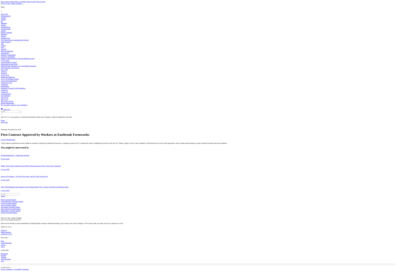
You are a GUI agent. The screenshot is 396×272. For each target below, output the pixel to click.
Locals (3, 203)
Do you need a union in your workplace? (14, 105)
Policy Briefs (5, 209)
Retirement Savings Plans (9, 64)
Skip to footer (41, 2)
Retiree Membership (7, 103)
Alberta (3, 20)
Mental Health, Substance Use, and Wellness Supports (18, 66)
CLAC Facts (5, 75)
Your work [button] (4, 14)
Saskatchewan (5, 27)
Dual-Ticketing (6, 42)
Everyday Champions (8, 57)
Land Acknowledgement (9, 81)
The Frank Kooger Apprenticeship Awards (15, 40)
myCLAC (7, 109)
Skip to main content (7, 2)
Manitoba (4, 23)
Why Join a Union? (7, 101)
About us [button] (4, 71)
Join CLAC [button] (4, 97)
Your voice (4, 70)
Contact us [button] (4, 90)
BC (2, 21)
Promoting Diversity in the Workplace (13, 88)
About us (4, 230)
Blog (2, 241)
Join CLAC (4, 99)
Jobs (2, 44)
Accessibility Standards (21, 269)
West (2, 47)
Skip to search (31, 2)
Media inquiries (6, 232)
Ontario (3, 25)
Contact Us (4, 92)
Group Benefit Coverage (9, 62)
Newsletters (4, 207)
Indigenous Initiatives (8, 77)
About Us (4, 73)
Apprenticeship (6, 29)
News (3, 205)
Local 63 (4, 140)
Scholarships (5, 53)
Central (3, 45)
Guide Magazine (6, 201)
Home (3, 120)
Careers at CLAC (6, 83)
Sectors (3, 213)
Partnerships (5, 86)
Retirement (4, 254)
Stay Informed (5, 96)
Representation (6, 16)
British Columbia (6, 32)
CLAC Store (5, 60)
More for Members (7, 51)
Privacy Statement (7, 269)
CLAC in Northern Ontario (10, 79)
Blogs (3, 200)
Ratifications (11, 140)
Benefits (3, 255)
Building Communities (8, 55)
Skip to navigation (21, 2)
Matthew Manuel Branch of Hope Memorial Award (17, 58)
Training (3, 18)
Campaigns (4, 84)
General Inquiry (6, 94)
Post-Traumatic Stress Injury (10, 68)
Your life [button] (3, 49)
